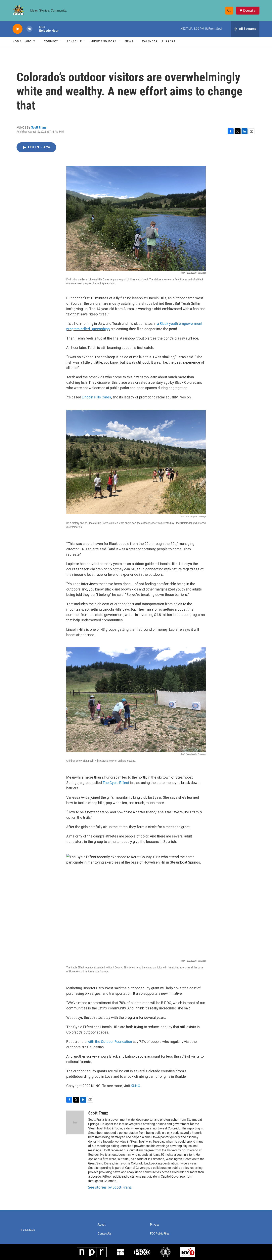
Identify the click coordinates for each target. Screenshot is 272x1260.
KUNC (135, 1086)
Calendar (150, 41)
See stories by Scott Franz (109, 1187)
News (129, 41)
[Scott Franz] (75, 1122)
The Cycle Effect (116, 783)
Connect (51, 41)
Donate (249, 10)
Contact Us (105, 1233)
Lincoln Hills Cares (96, 397)
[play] (17, 29)
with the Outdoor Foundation (109, 1041)
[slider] (35, 29)
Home (17, 41)
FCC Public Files (159, 1233)
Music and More (103, 41)
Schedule (74, 41)
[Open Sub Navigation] (38, 41)
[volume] (29, 28)
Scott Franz (38, 127)
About (30, 41)
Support (168, 41)
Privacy (154, 1224)
